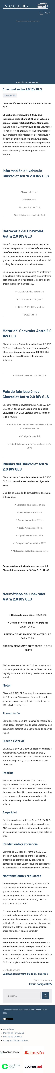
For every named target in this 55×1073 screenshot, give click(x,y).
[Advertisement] (27, 51)
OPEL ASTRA (10, 95)
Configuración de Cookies (15, 1040)
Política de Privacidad (13, 1033)
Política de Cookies (12, 1037)
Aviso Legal (8, 1029)
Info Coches (36, 1010)
